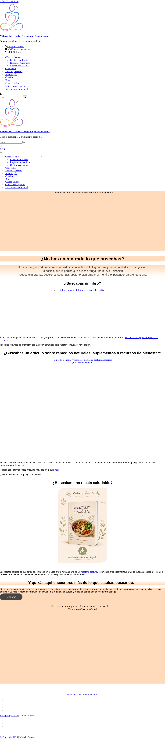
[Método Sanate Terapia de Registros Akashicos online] (82, 17)
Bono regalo (11, 74)
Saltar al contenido (9, 1)
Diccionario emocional (16, 89)
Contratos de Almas (19, 65)
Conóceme (10, 68)
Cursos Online (12, 83)
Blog (7, 80)
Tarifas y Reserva (13, 71)
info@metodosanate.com (19, 49)
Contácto (9, 77)
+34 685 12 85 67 (15, 46)
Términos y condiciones (91, 694)
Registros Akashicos (20, 62)
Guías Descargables (15, 86)
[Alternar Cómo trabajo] (42, 157)
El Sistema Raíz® (19, 60)
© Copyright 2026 (9, 715)
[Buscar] (1, 94)
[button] (19, 57)
